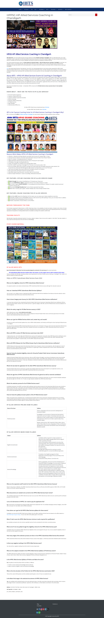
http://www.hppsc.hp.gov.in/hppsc (14, 514)
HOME (20, 9)
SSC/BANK (41, 9)
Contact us (55, 604)
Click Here (44, 109)
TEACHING (53, 9)
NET (47, 9)
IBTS (7, 68)
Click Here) (61, 272)
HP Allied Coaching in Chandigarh (26, 114)
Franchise (39, 605)
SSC (35, 9)
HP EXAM (26, 9)
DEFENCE (60, 9)
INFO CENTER (68, 9)
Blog (38, 604)
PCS (32, 9)
